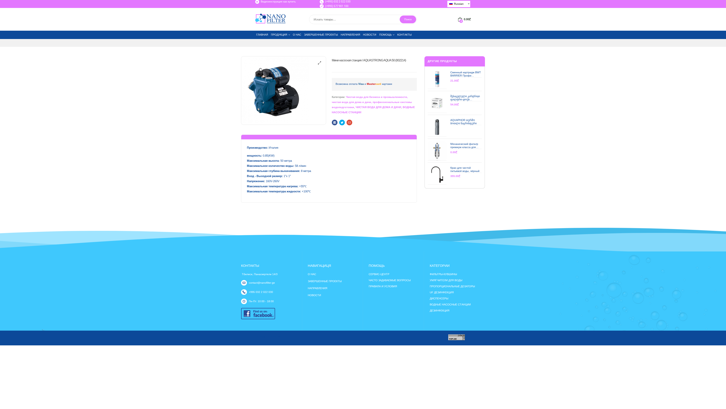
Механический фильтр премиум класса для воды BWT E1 (464, 145)
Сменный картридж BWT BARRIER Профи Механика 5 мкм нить (465, 74)
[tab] (329, 137)
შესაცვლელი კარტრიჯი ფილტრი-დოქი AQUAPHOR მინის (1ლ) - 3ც (465, 98)
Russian (458, 3)
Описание (329, 136)
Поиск (408, 19)
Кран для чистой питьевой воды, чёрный (464, 169)
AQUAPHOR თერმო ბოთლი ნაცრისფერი (463, 122)
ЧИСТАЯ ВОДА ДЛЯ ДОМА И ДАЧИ (378, 107)
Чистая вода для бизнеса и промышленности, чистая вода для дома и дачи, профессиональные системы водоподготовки (372, 102)
